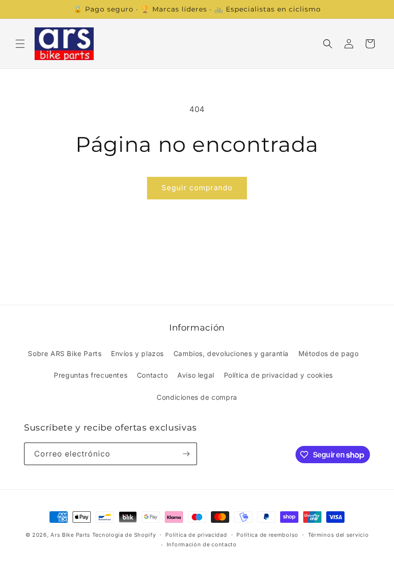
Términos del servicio (338, 534)
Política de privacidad (196, 534)
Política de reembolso (267, 534)
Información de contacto (202, 544)
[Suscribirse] (186, 454)
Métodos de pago (328, 353)
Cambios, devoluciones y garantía (231, 353)
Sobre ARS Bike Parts (64, 353)
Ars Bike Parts (70, 534)
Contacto (152, 375)
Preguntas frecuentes (90, 375)
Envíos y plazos (137, 353)
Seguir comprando (197, 187)
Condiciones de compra (197, 397)
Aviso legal (195, 375)
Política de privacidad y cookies (278, 375)
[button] (20, 43)
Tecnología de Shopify (124, 534)
